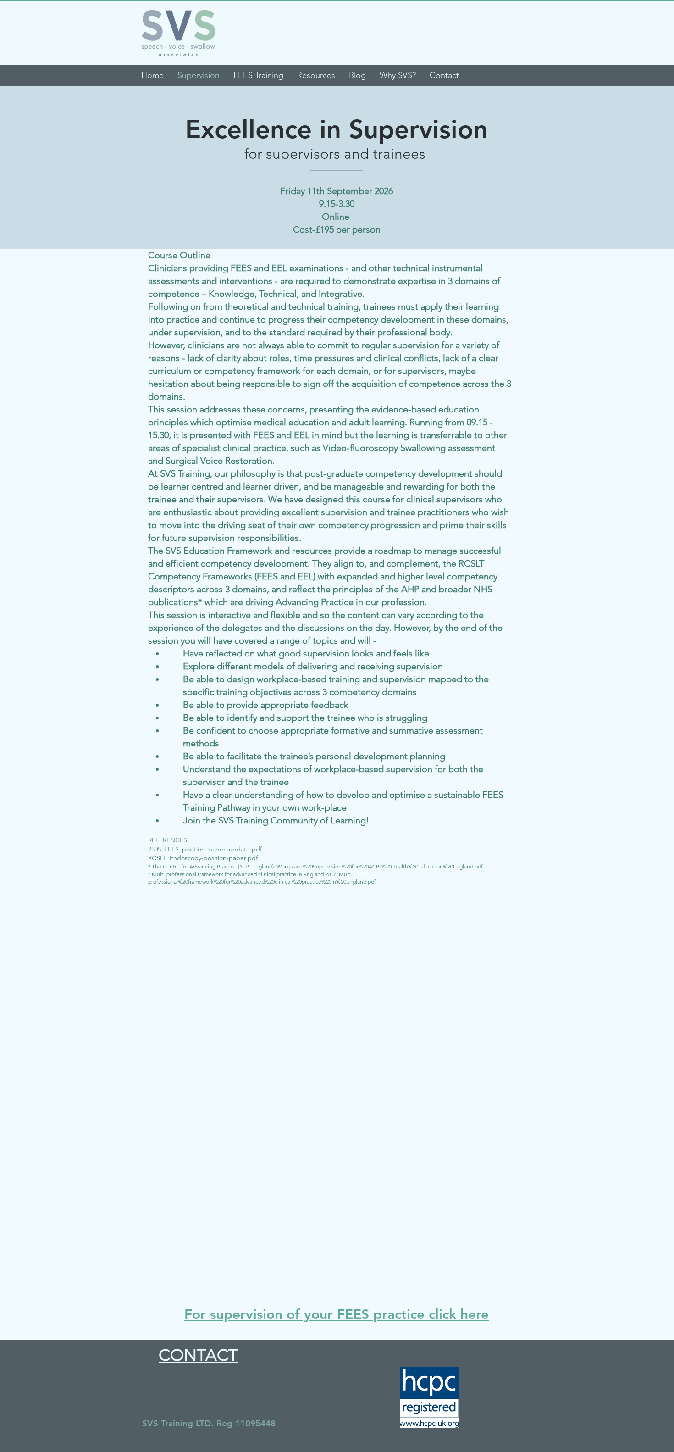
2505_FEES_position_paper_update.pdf (205, 849)
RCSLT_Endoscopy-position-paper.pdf (203, 858)
